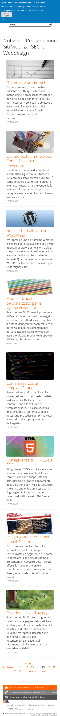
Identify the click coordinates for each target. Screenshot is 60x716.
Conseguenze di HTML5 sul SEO (29, 462)
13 (32, 667)
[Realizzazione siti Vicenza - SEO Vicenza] (4, 701)
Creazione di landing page (28, 612)
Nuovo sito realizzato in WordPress (26, 233)
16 (48, 667)
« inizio (29, 663)
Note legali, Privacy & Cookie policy (43, 715)
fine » (44, 671)
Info (3, 19)
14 (37, 667)
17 (54, 667)
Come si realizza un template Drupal (22, 385)
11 (21, 667)
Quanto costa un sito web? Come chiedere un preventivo (29, 161)
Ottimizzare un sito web (26, 82)
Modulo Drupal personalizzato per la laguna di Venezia (24, 303)
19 (20, 671)
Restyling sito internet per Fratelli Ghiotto (28, 539)
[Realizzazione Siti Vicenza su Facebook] (7, 701)
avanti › (33, 671)
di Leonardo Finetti (37, 705)
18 (14, 671)
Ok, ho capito (6, 15)
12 (26, 667)
